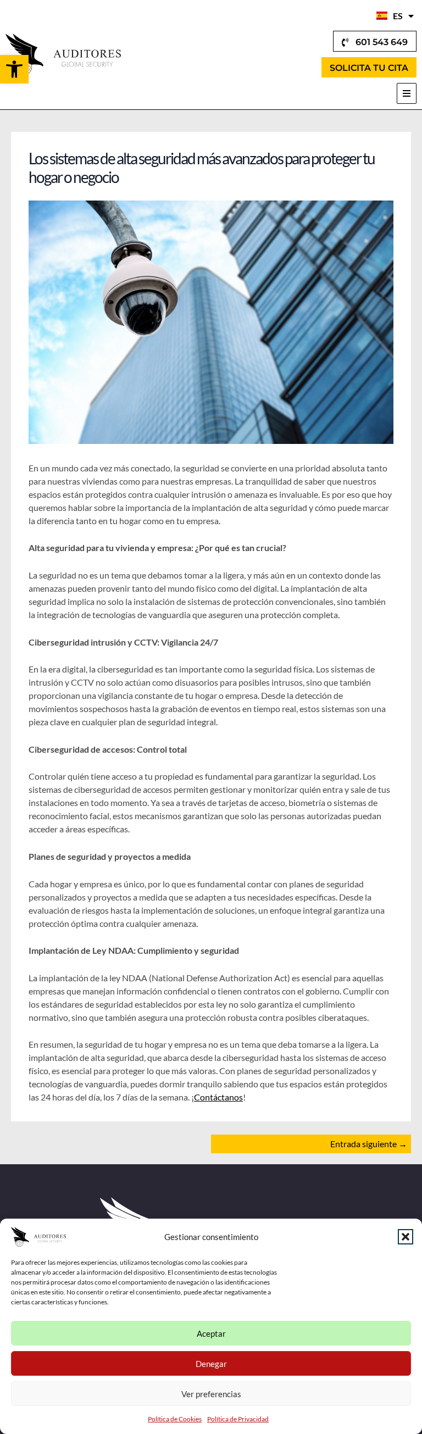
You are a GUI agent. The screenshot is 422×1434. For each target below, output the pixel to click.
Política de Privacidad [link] (238, 1419)
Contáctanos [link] (218, 1097)
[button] (405, 1236)
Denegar (211, 1364)
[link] (14, 69)
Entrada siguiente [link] (368, 1144)
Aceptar (211, 1333)
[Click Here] (407, 93)
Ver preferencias (211, 1394)
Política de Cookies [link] (175, 1419)
